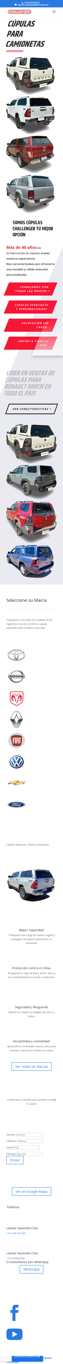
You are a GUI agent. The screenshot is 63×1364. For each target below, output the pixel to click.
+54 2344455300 (15, 1258)
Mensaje (11, 1153)
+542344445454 (31, 2)
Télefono (11, 1141)
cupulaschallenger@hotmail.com (30, 1130)
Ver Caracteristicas (30, 408)
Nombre (10, 1134)
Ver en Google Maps (32, 1191)
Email (9, 1147)
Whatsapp (31, 1269)
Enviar (15, 1160)
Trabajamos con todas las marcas (32, 289)
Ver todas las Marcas (31, 1066)
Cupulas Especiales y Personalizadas (31, 307)
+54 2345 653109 (15, 1233)
